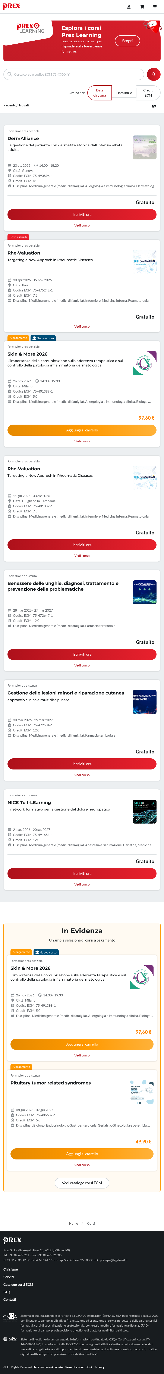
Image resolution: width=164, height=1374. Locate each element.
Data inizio (124, 93)
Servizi (8, 1277)
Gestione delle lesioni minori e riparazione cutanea (65, 693)
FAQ (6, 1292)
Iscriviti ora (82, 214)
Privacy (99, 1367)
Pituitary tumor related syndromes (50, 1083)
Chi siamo (10, 1269)
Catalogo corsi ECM (18, 1284)
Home (73, 1223)
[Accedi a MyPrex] (129, 6)
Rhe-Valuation (23, 253)
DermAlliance (23, 138)
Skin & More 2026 (27, 354)
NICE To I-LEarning (29, 802)
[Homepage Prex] (13, 6)
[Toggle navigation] (154, 6)
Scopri (127, 40)
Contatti (9, 1299)
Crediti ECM (148, 92)
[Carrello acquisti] (142, 6)
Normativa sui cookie (48, 1367)
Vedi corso (82, 225)
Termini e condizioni (78, 1367)
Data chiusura (99, 92)
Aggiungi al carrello (82, 430)
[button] (82, 1183)
